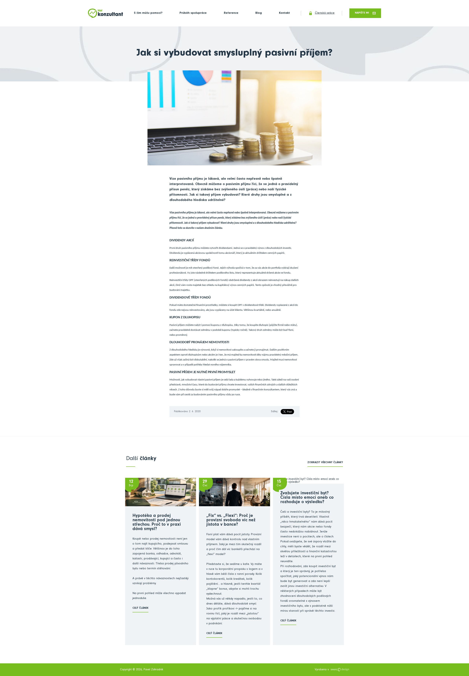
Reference (231, 13)
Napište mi (362, 13)
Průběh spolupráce (193, 13)
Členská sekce (325, 13)
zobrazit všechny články (325, 462)
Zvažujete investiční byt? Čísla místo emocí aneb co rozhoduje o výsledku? (307, 498)
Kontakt (284, 13)
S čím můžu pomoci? (148, 13)
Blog (258, 13)
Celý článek (140, 608)
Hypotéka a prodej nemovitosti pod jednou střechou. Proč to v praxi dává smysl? (156, 523)
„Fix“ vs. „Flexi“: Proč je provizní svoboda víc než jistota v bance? (230, 520)
